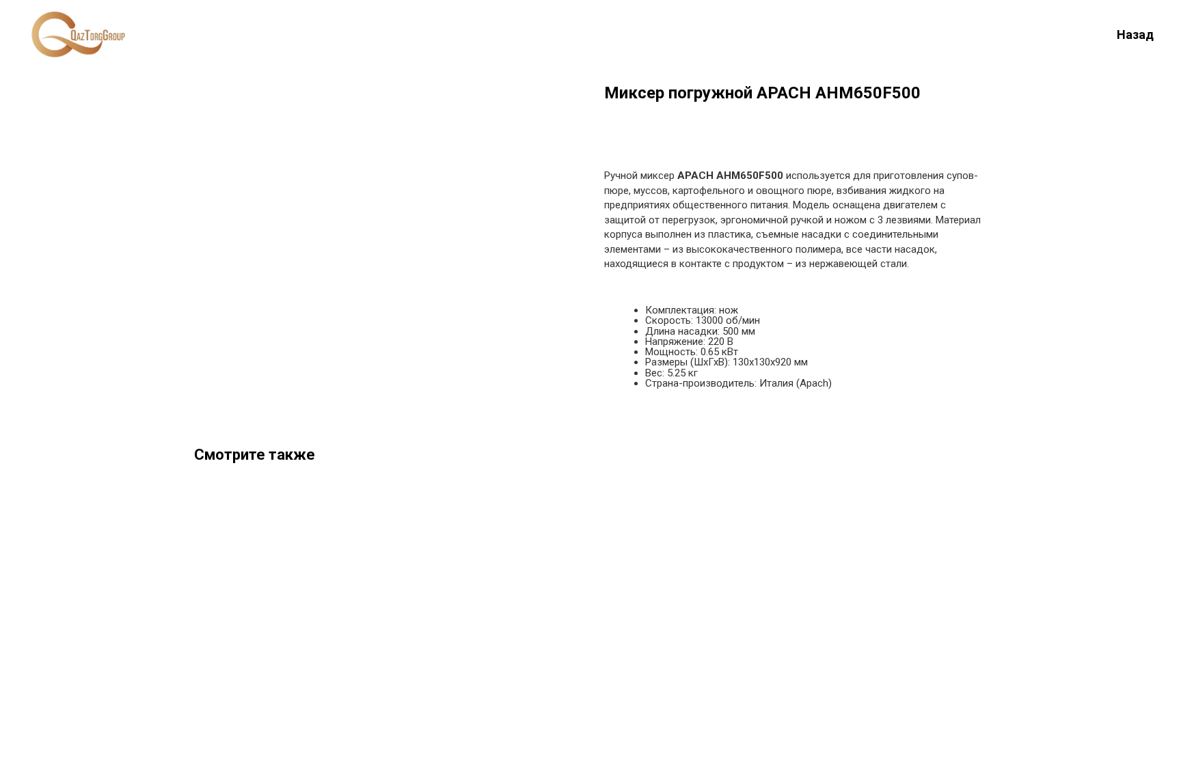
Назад (1135, 34)
